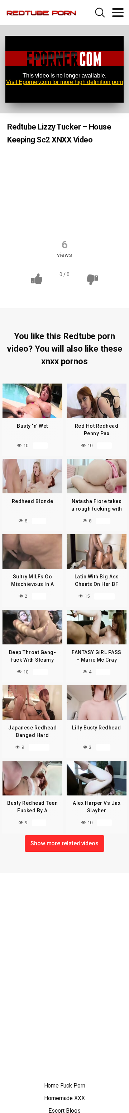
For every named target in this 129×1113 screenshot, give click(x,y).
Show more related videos (64, 843)
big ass (67, 162)
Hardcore (42, 176)
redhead (64, 204)
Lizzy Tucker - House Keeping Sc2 (65, 190)
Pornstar (29, 204)
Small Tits (100, 204)
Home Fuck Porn (64, 1085)
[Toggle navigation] (118, 12)
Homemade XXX (64, 1098)
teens (65, 218)
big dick (99, 162)
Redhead (33, 162)
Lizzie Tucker (83, 176)
